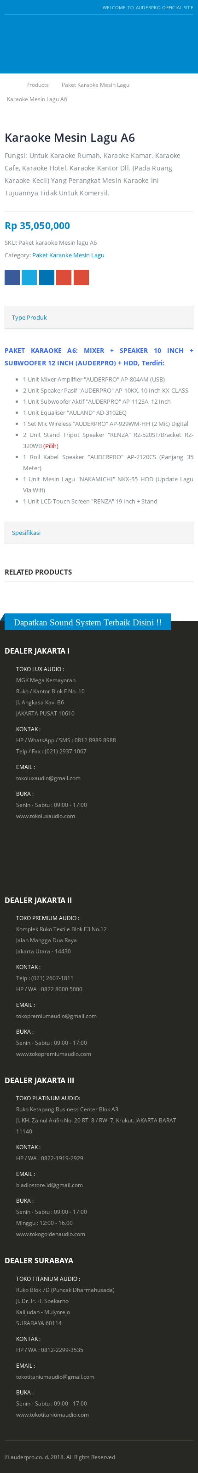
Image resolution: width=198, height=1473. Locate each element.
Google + (63, 277)
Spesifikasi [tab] (26, 532)
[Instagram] (30, 7)
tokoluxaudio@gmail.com (48, 778)
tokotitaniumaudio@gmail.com (55, 1376)
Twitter (29, 277)
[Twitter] (19, 7)
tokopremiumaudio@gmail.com (56, 1015)
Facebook (12, 277)
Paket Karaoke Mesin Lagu (68, 255)
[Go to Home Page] (10, 84)
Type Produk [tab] (29, 317)
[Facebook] (8, 7)
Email (81, 277)
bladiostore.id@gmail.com (49, 1184)
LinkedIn (46, 277)
